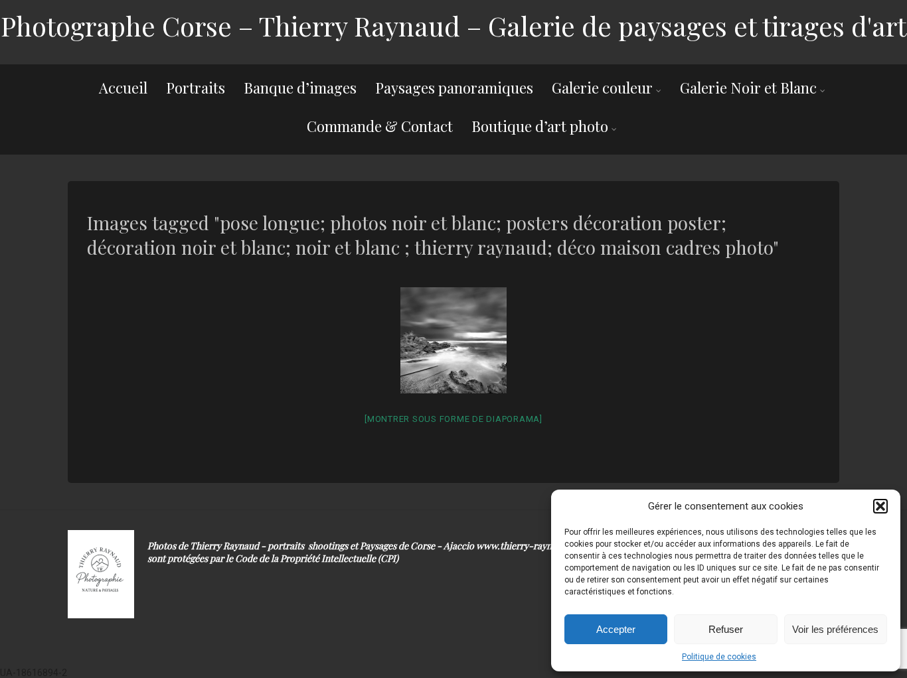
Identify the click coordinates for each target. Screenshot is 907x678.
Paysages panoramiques (454, 88)
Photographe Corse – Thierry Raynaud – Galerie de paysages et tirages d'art (453, 25)
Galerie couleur (602, 88)
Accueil (123, 88)
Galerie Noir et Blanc (748, 88)
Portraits (195, 88)
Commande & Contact (380, 126)
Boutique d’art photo (539, 126)
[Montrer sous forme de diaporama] (453, 419)
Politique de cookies (719, 656)
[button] (880, 506)
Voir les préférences (835, 629)
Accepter (615, 629)
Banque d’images (300, 88)
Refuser (725, 629)
